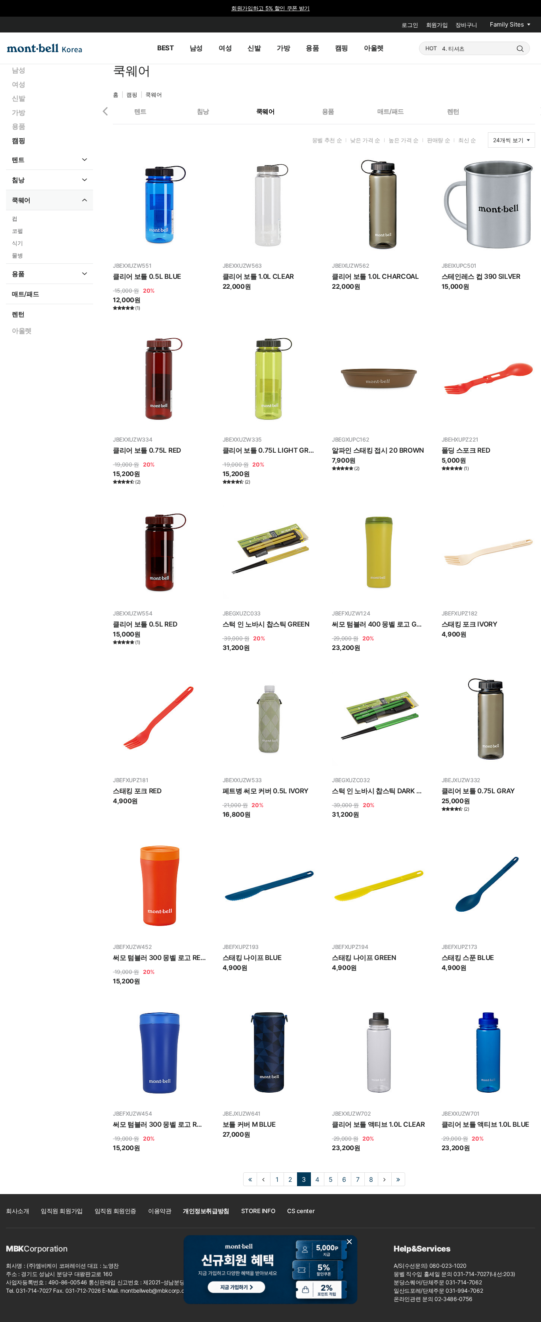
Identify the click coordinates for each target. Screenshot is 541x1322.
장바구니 (466, 24)
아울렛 (22, 331)
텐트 (18, 160)
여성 (18, 84)
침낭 (18, 180)
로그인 (410, 24)
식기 (17, 243)
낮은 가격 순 (365, 140)
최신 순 (467, 140)
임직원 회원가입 (61, 1211)
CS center (300, 1211)
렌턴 (18, 314)
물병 (17, 255)
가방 (18, 112)
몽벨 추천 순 (327, 140)
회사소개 (17, 1211)
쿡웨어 (21, 200)
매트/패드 (25, 294)
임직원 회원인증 (115, 1211)
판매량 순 (438, 140)
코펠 (17, 230)
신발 (18, 98)
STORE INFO (258, 1211)
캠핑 (18, 141)
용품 (18, 126)
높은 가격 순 (404, 140)
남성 (18, 70)
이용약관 (159, 1211)
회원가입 (437, 24)
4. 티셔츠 (453, 48)
